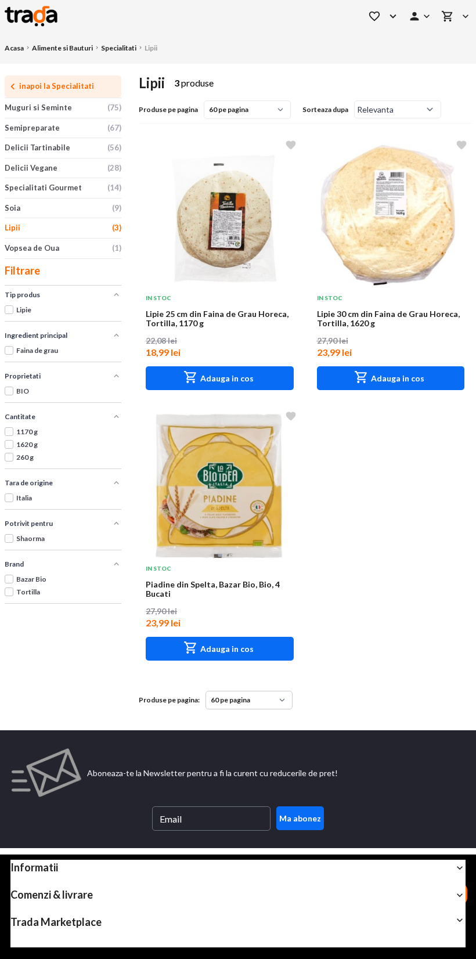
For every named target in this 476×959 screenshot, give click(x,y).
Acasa (14, 48)
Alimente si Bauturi (62, 48)
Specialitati (118, 48)
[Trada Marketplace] (171, 16)
